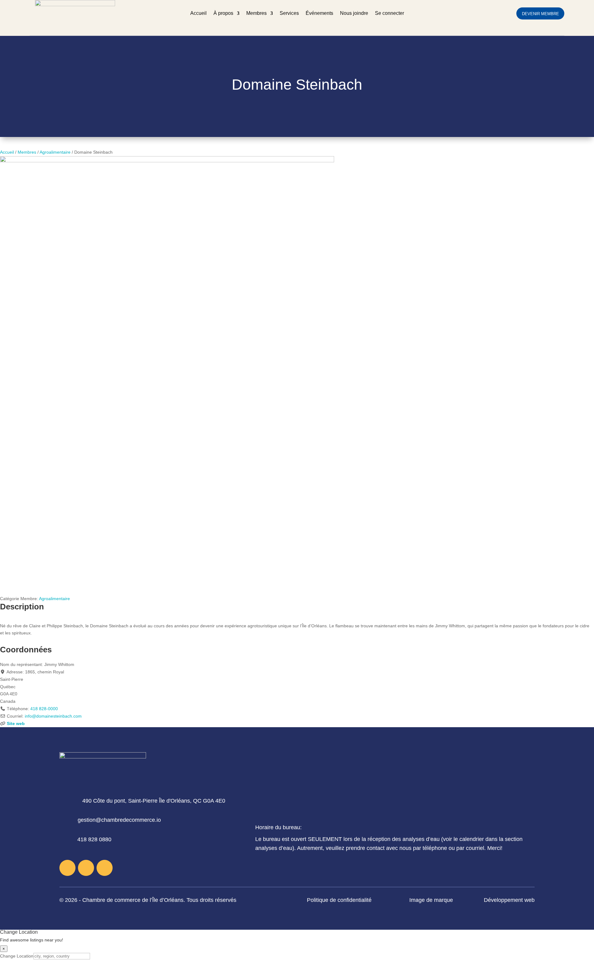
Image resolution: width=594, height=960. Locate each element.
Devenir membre (540, 13)
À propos (223, 13)
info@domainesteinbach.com (53, 716)
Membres (256, 13)
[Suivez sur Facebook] (67, 868)
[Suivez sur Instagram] (86, 868)
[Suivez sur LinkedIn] (105, 868)
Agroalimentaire (55, 152)
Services (289, 13)
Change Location (16, 956)
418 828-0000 (44, 708)
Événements (319, 13)
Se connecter (389, 13)
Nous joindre (354, 13)
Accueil (198, 13)
